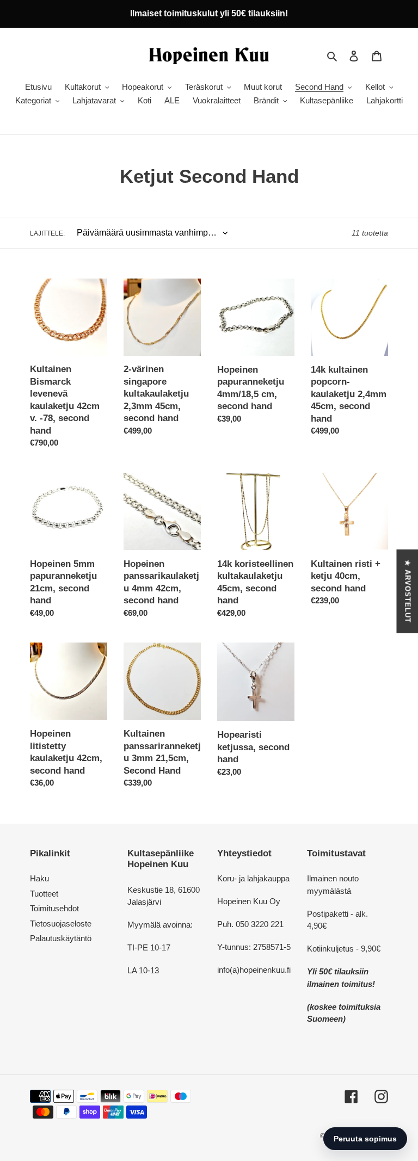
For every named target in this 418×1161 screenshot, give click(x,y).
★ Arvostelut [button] (407, 591)
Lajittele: (47, 233)
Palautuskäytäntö (60, 938)
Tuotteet (44, 893)
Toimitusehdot (54, 908)
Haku (39, 878)
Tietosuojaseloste (60, 923)
